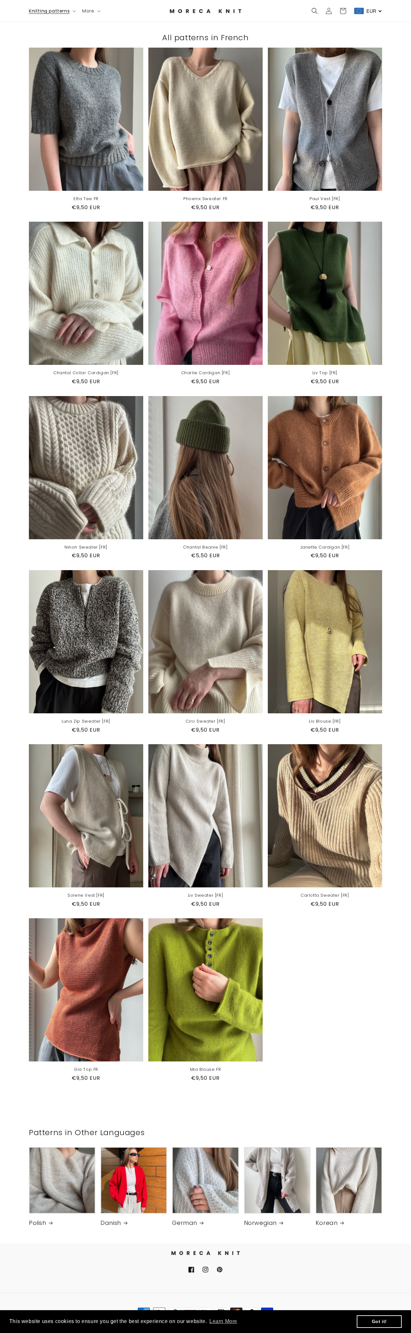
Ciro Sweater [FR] (205, 721)
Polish (37, 1223)
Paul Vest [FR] (325, 199)
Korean (327, 1223)
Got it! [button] (379, 1321)
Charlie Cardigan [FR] (205, 373)
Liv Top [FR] (324, 373)
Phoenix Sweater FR (205, 199)
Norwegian (260, 1223)
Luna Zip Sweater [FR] (86, 721)
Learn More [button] (223, 1321)
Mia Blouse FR (205, 1069)
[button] (51, 11)
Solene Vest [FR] (86, 895)
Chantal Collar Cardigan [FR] (86, 373)
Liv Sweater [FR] (205, 895)
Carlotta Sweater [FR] (325, 895)
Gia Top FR (86, 1069)
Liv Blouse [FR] (325, 721)
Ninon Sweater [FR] (86, 547)
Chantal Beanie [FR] (205, 547)
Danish (111, 1223)
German (184, 1223)
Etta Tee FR (86, 199)
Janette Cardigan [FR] (325, 547)
